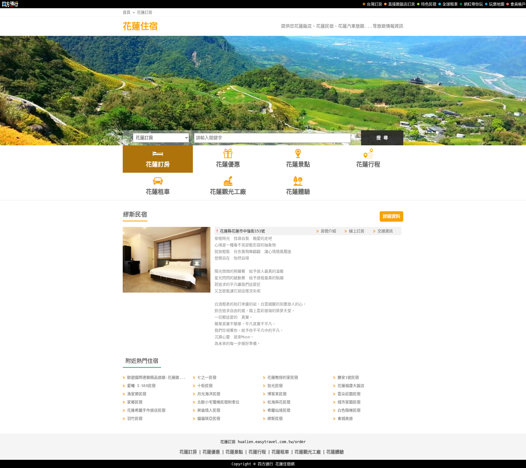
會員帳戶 (518, 4)
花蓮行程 (257, 452)
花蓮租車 (280, 452)
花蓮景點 (234, 452)
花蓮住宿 (140, 26)
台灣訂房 (374, 4)
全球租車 (450, 4)
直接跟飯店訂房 (401, 4)
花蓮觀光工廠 (308, 452)
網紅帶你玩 (473, 4)
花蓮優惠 (211, 452)
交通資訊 (385, 231)
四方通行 (265, 464)
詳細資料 (391, 216)
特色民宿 (428, 4)
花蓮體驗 (335, 452)
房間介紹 (328, 231)
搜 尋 (382, 137)
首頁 (126, 12)
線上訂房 (356, 231)
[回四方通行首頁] (10, 4)
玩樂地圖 (496, 4)
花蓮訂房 (144, 12)
